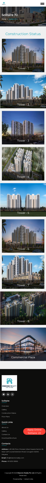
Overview (5, 406)
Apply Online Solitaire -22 (34, 431)
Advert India (28, 479)
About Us (5, 427)
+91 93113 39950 (12, 461)
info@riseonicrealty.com (15, 458)
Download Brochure (9, 438)
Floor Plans (6, 416)
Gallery (4, 409)
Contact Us (6, 434)
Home (4, 19)
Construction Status (9, 413)
